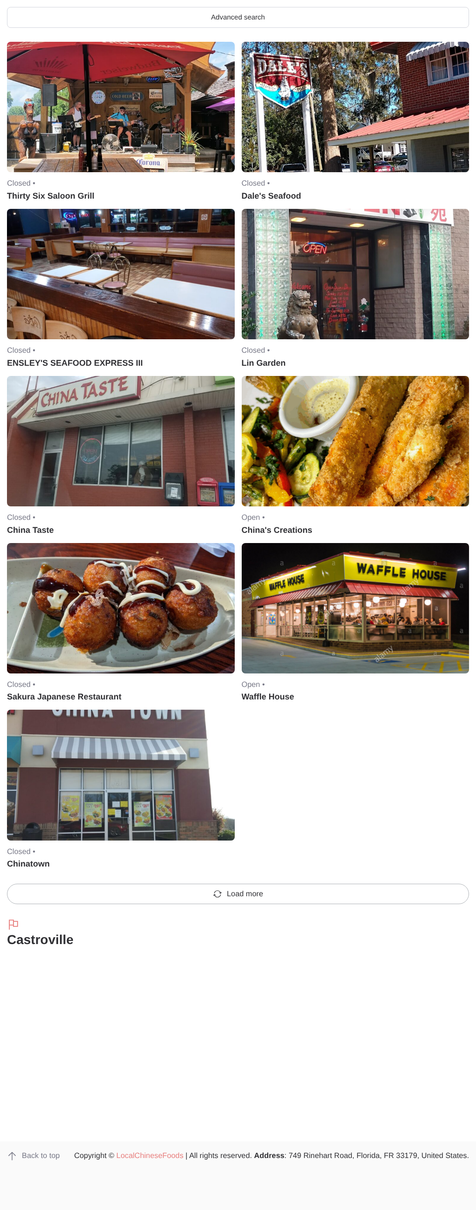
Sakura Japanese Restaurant (64, 696)
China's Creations (277, 530)
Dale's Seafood (271, 196)
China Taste (30, 530)
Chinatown (28, 863)
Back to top (41, 1156)
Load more (245, 894)
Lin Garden (264, 363)
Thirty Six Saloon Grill (50, 196)
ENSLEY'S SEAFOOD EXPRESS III (75, 363)
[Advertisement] (238, 1065)
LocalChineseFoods (149, 1156)
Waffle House (268, 696)
